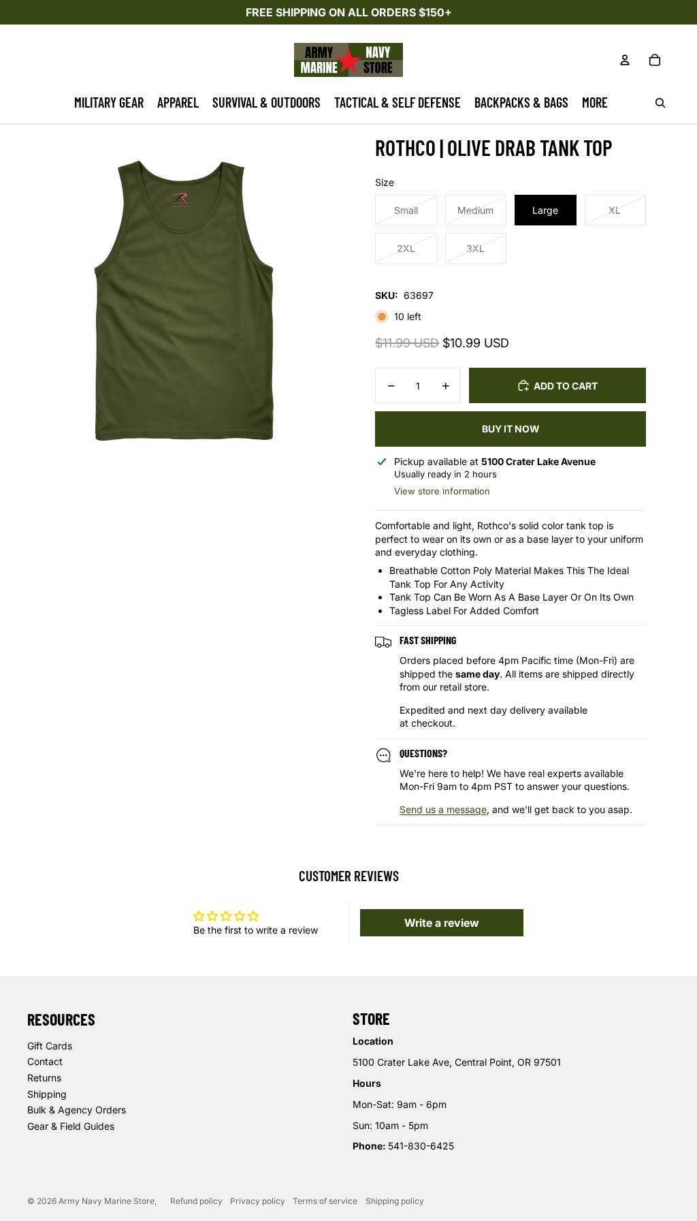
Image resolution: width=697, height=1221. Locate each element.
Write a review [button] (441, 923)
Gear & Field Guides (70, 1126)
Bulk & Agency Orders (76, 1109)
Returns (44, 1077)
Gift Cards (49, 1045)
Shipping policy (395, 1201)
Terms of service (325, 1201)
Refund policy (196, 1201)
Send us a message (443, 809)
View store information (442, 491)
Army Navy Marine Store (107, 1201)
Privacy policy (257, 1201)
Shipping (47, 1094)
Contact (45, 1061)
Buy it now (511, 428)
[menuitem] (109, 103)
